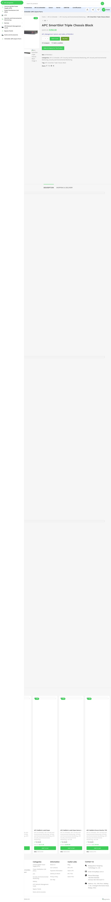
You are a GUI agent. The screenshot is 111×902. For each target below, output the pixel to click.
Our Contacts (54, 867)
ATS (34, 874)
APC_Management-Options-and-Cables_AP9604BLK (57, 34)
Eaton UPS (71, 870)
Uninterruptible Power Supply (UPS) (39, 865)
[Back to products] (45, 21)
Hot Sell (69, 839)
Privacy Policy (54, 876)
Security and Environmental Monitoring (60, 60)
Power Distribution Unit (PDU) (39, 870)
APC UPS (70, 867)
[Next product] (47, 21)
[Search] (102, 3)
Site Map (52, 879)
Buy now (65, 38)
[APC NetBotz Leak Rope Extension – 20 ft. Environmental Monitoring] (45, 763)
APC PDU (70, 873)
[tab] (49, 186)
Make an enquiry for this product (53, 48)
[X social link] (49, 66)
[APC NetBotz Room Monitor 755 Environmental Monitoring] (97, 763)
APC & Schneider (53, 17)
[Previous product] (43, 21)
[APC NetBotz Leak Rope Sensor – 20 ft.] (71, 763)
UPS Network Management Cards (40, 885)
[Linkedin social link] (53, 66)
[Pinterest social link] (51, 66)
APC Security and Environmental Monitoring (72, 17)
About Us (52, 864)
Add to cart (55, 38)
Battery (35, 881)
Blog (69, 864)
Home (44, 17)
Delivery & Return (55, 873)
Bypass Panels (37, 889)
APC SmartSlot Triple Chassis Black (55, 63)
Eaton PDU (71, 876)
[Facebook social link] (47, 66)
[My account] (87, 9)
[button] (45, 848)
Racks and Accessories (39, 892)
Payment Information (56, 870)
